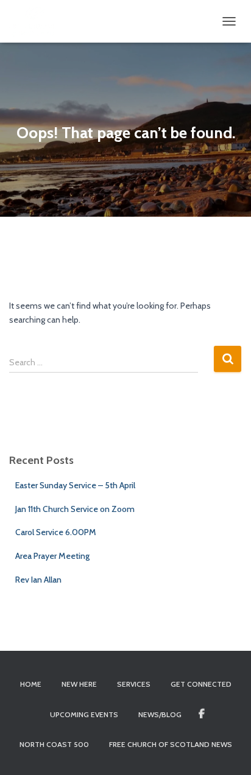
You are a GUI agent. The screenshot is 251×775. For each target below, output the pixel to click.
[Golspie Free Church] (37, 21)
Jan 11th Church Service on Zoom (75, 508)
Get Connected (201, 684)
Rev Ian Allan (38, 579)
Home (30, 684)
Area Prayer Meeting (52, 555)
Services (133, 684)
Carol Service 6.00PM (55, 532)
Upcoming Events (84, 714)
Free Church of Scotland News (170, 744)
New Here (79, 684)
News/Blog (160, 714)
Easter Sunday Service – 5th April (75, 485)
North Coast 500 (54, 744)
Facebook (202, 714)
